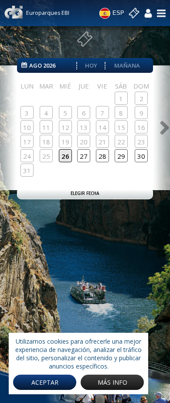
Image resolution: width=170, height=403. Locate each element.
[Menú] (161, 13)
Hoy (91, 65)
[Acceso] (148, 13)
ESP (118, 13)
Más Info (112, 382)
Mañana (127, 65)
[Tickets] (134, 13)
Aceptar (44, 382)
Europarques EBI (47, 13)
